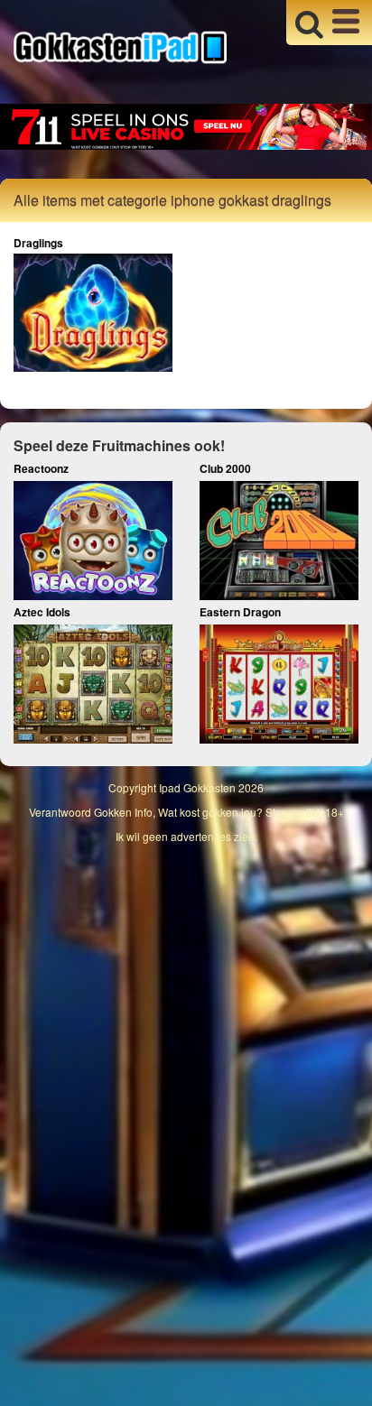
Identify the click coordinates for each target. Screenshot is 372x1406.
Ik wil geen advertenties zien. (186, 836)
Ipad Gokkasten (197, 787)
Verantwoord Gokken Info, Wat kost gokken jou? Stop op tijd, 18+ (186, 811)
